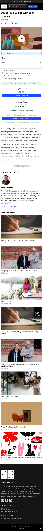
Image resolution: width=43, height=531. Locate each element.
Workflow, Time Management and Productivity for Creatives (21, 457)
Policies (21, 529)
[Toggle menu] (40, 6)
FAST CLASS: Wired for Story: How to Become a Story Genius (19, 333)
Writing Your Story (7, 301)
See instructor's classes (9, 206)
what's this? (31, 84)
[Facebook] (6, 500)
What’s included (35, 122)
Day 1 (4, 58)
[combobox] (17, 6)
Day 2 (4, 62)
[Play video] (21, 38)
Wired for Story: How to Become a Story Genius (17, 240)
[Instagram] (10, 500)
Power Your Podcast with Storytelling (13, 427)
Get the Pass (33, 6)
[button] (38, 526)
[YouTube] (2, 500)
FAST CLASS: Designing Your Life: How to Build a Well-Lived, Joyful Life (20, 365)
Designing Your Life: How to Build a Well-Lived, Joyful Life (21, 271)
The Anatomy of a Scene (9, 396)
